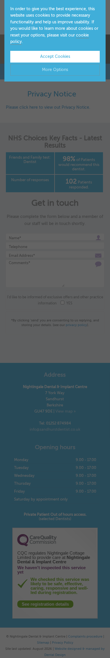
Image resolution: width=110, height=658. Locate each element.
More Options (55, 69)
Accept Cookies (55, 56)
